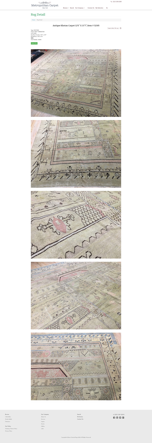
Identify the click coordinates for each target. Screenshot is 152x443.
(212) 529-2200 (117, 1)
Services (43, 419)
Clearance (7, 421)
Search (72, 8)
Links (42, 428)
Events (42, 424)
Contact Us (91, 8)
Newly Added (8, 419)
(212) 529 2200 (119, 414)
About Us (43, 416)
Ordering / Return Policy (11, 428)
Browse (65, 8)
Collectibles (8, 416)
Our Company (79, 8)
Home (33, 20)
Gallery (43, 426)
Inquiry (42, 421)
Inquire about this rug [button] (113, 28)
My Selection (99, 8)
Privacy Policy (8, 431)
